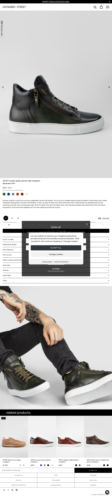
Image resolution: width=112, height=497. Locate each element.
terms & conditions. (61, 262)
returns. (19, 480)
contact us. (18, 475)
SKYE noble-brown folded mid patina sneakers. (98, 461)
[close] (87, 224)
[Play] (56, 94)
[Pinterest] (12, 490)
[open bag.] (101, 7)
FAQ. (56, 475)
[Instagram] (4, 490)
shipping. (93, 475)
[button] (107, 492)
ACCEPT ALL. (56, 248)
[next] (109, 87)
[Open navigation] (107, 7)
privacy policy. (47, 262)
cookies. (93, 485)
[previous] (3, 87)
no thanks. (56, 269)
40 (9, 225)
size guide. (56, 480)
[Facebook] (8, 490)
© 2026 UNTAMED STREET (100, 495)
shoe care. (93, 480)
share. (5, 281)
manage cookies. (56, 254)
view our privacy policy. (56, 271)
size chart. (105, 218)
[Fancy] (17, 490)
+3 (52, 465)
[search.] (95, 7)
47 (103, 225)
